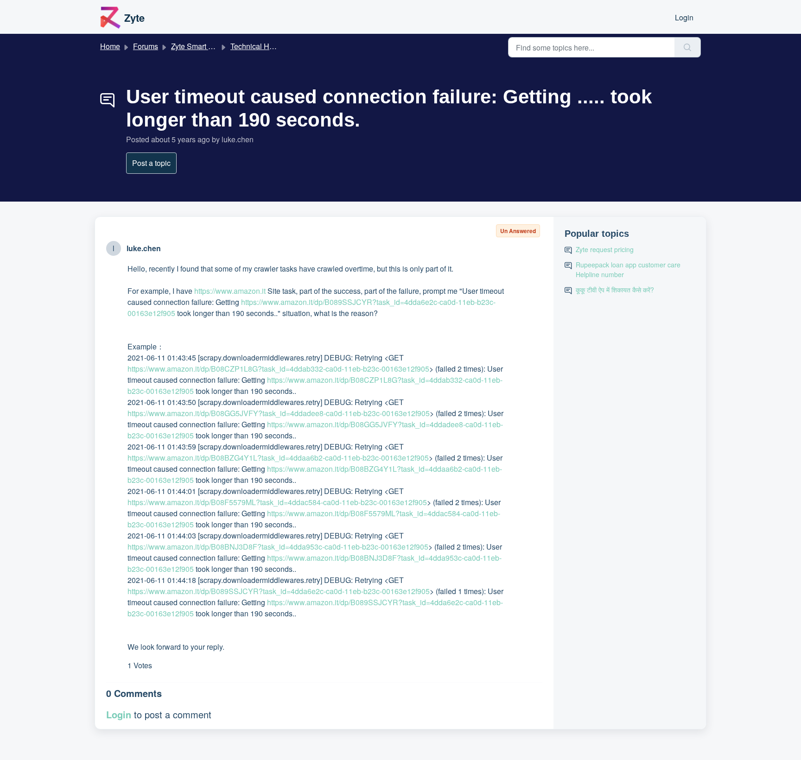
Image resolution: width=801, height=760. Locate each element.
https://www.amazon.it (230, 290)
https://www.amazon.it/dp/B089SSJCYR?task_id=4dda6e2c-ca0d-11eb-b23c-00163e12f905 (278, 591)
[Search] (687, 47)
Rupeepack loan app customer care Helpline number (628, 269)
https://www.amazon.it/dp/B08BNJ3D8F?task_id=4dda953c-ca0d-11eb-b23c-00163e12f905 (277, 546)
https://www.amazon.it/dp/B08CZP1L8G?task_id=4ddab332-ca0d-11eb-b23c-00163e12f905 (278, 368)
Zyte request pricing (605, 249)
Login (684, 17)
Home (110, 46)
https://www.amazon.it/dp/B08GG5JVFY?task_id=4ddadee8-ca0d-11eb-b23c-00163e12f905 (278, 413)
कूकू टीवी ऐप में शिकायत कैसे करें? (615, 289)
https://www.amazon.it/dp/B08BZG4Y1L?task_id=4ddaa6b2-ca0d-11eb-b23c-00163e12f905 (278, 457)
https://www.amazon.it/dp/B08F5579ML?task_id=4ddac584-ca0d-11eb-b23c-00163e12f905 (277, 502)
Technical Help (255, 46)
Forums (145, 46)
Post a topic (151, 163)
